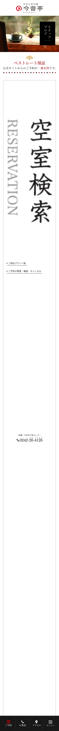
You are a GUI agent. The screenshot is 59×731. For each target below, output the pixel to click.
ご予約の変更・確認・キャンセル (24, 271)
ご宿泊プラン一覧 (17, 263)
